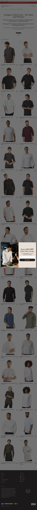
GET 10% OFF (27, 259)
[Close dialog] (35, 243)
